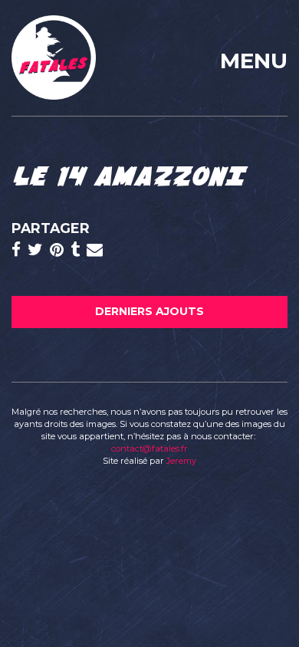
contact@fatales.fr (149, 448)
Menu (254, 61)
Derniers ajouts (149, 311)
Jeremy (181, 460)
